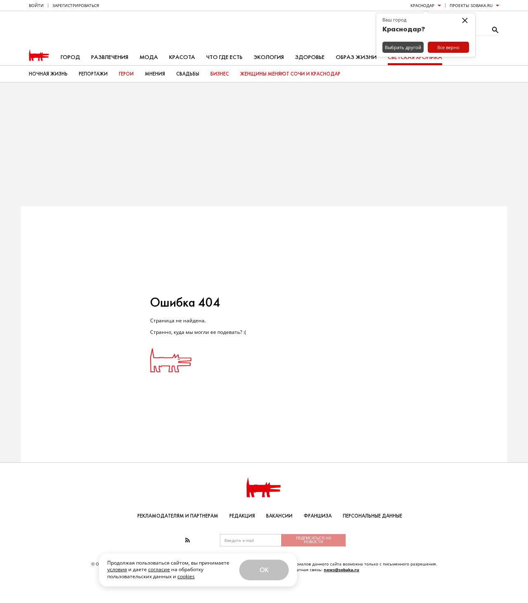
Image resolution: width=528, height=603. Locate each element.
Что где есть (224, 57)
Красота (182, 57)
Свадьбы (187, 74)
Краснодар (422, 5)
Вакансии (279, 516)
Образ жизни (356, 57)
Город (70, 57)
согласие (159, 569)
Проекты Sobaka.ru (471, 5)
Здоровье (310, 57)
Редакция (242, 516)
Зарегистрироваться (75, 5)
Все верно (448, 47)
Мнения (155, 74)
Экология (269, 57)
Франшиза (318, 516)
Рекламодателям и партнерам (177, 516)
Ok (264, 570)
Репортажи (93, 74)
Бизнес (219, 74)
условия (117, 569)
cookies (186, 576)
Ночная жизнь (48, 74)
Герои (126, 74)
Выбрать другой (403, 47)
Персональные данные (372, 516)
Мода (148, 57)
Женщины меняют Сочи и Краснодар (290, 74)
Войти (36, 5)
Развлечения (109, 57)
